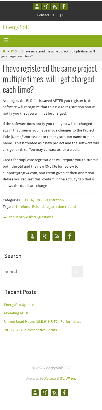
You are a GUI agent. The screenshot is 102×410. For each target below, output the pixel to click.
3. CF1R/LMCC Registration (42, 200)
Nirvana (50, 378)
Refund (38, 206)
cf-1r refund (21, 206)
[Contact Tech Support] (37, 6)
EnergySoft (16, 27)
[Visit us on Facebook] (64, 6)
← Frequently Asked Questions (28, 217)
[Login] (46, 6)
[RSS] (55, 6)
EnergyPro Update (19, 304)
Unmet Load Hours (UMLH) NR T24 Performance (42, 321)
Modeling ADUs (16, 313)
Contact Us (45, 15)
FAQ (14, 51)
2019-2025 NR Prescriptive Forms (30, 330)
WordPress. (68, 378)
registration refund (60, 206)
